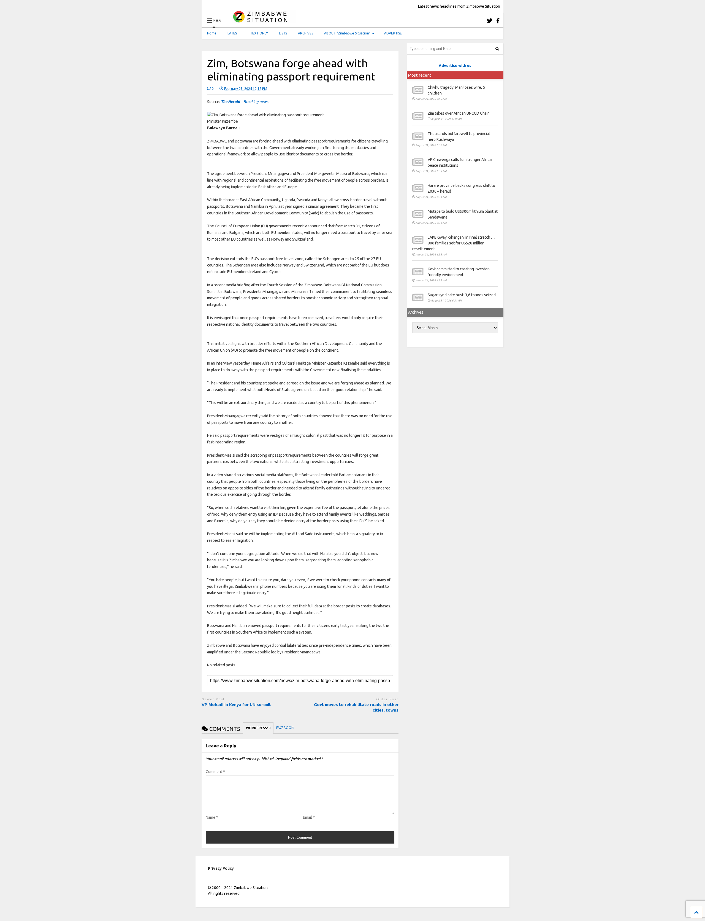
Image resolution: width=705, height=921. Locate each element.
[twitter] (489, 20)
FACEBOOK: (285, 727)
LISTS (283, 33)
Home (211, 33)
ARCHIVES (305, 33)
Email (309, 817)
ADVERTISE (393, 33)
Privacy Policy (221, 868)
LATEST (233, 33)
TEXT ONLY (259, 33)
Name (212, 817)
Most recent (419, 75)
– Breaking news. (245, 101)
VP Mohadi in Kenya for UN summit (236, 704)
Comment (215, 771)
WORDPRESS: (258, 728)
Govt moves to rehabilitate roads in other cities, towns (356, 707)
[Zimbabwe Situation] (261, 21)
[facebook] (498, 20)
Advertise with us (455, 65)
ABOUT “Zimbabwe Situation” (347, 33)
